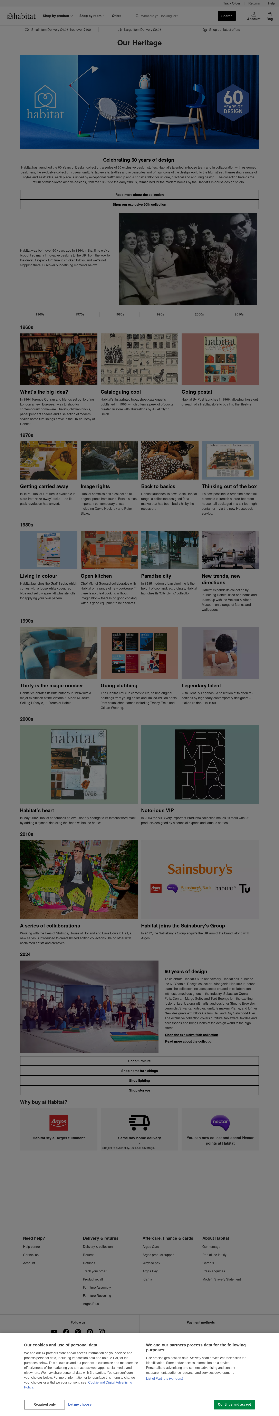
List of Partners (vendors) (164, 1378)
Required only (44, 1404)
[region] (139, 1374)
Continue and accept (234, 1404)
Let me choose (80, 1404)
